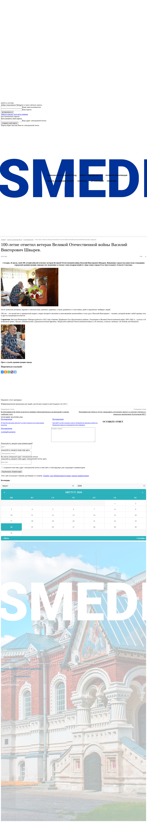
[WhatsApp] (8, 372)
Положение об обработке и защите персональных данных (21, 669)
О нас (3, 671)
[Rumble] (136, 128)
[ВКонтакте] (2, 372)
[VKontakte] (140, 128)
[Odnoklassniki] (144, 128)
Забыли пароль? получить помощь (14, 114)
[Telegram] (15, 372)
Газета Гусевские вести (14, 240)
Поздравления (28, 240)
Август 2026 (73, 492)
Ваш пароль (26, 110)
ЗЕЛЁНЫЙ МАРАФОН (8, 432)
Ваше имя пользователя (31, 107)
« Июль (6, 538)
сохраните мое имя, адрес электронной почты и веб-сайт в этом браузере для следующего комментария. (44, 468)
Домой (3, 240)
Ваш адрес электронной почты (34, 121)
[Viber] (12, 372)
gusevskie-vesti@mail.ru (22, 676)
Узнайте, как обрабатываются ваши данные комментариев (66, 476)
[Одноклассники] (5, 372)
